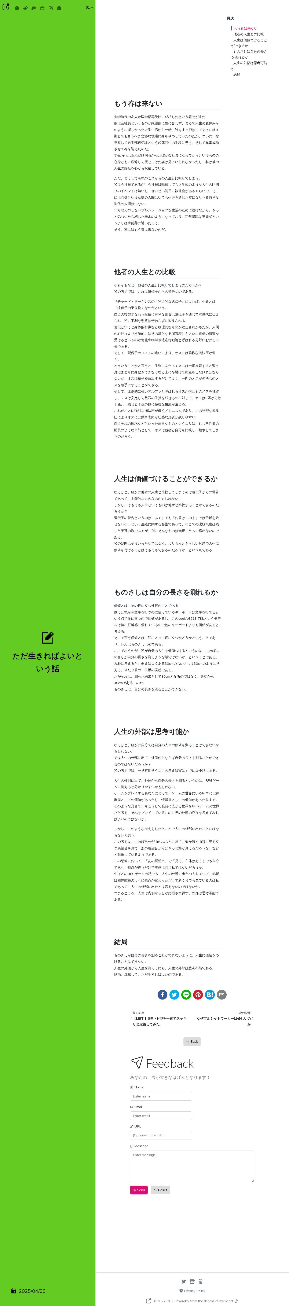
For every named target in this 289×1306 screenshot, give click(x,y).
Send (140, 1190)
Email (137, 1107)
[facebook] (162, 995)
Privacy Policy (194, 1291)
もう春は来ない (245, 28)
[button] (89, 8)
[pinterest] (198, 995)
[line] (186, 995)
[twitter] (174, 995)
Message (140, 1146)
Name (138, 1087)
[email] (222, 995)
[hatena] (210, 995)
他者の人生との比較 (248, 34)
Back (194, 1041)
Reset (162, 1190)
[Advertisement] (168, 34)
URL (137, 1126)
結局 (236, 74)
